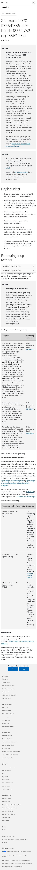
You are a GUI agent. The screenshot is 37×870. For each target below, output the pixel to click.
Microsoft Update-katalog (30, 575)
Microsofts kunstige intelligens (9, 767)
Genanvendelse (6, 723)
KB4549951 (30, 409)
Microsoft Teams (6, 786)
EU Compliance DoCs (7, 866)
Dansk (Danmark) (9, 848)
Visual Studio (5, 820)
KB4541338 (30, 492)
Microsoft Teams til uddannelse (9, 742)
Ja (12, 669)
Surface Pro (5, 679)
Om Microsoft (5, 833)
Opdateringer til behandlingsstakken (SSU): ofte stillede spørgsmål (18, 483)
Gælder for (6, 40)
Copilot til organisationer (8, 685)
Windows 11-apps (6, 698)
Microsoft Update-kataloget (26, 496)
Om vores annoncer (27, 863)
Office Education (6, 748)
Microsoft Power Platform (8, 814)
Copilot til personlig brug (8, 688)
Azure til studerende (7, 758)
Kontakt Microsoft (6, 860)
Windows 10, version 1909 (12, 266)
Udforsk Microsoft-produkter (9, 695)
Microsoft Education (7, 735)
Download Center (6, 710)
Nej (24, 669)
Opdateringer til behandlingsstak (12, 481)
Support (4, 7)
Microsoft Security (6, 770)
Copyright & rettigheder (8, 863)
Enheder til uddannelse (7, 739)
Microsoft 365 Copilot (7, 783)
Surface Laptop (5, 682)
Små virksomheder (6, 789)
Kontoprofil (5, 707)
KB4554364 (30, 349)
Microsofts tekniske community (9, 808)
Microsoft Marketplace (7, 811)
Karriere (4, 829)
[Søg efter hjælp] (7, 2)
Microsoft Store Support (8, 713)
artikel (8, 168)
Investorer (4, 842)
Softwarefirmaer (6, 817)
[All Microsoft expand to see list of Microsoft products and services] (2, 2)
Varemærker (18, 863)
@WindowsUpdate (21, 172)
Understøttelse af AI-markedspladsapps (11, 804)
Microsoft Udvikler (6, 798)
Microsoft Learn (6, 801)
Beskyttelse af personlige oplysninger (21, 860)
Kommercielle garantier (8, 726)
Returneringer (5, 717)
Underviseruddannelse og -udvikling (11, 751)
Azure (3, 773)
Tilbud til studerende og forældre (10, 754)
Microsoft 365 (5, 692)
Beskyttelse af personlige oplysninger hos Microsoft (14, 839)
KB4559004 (30, 433)
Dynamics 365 (5, 776)
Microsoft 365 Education (8, 745)
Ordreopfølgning (6, 720)
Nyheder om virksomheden (8, 836)
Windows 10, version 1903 (12, 270)
